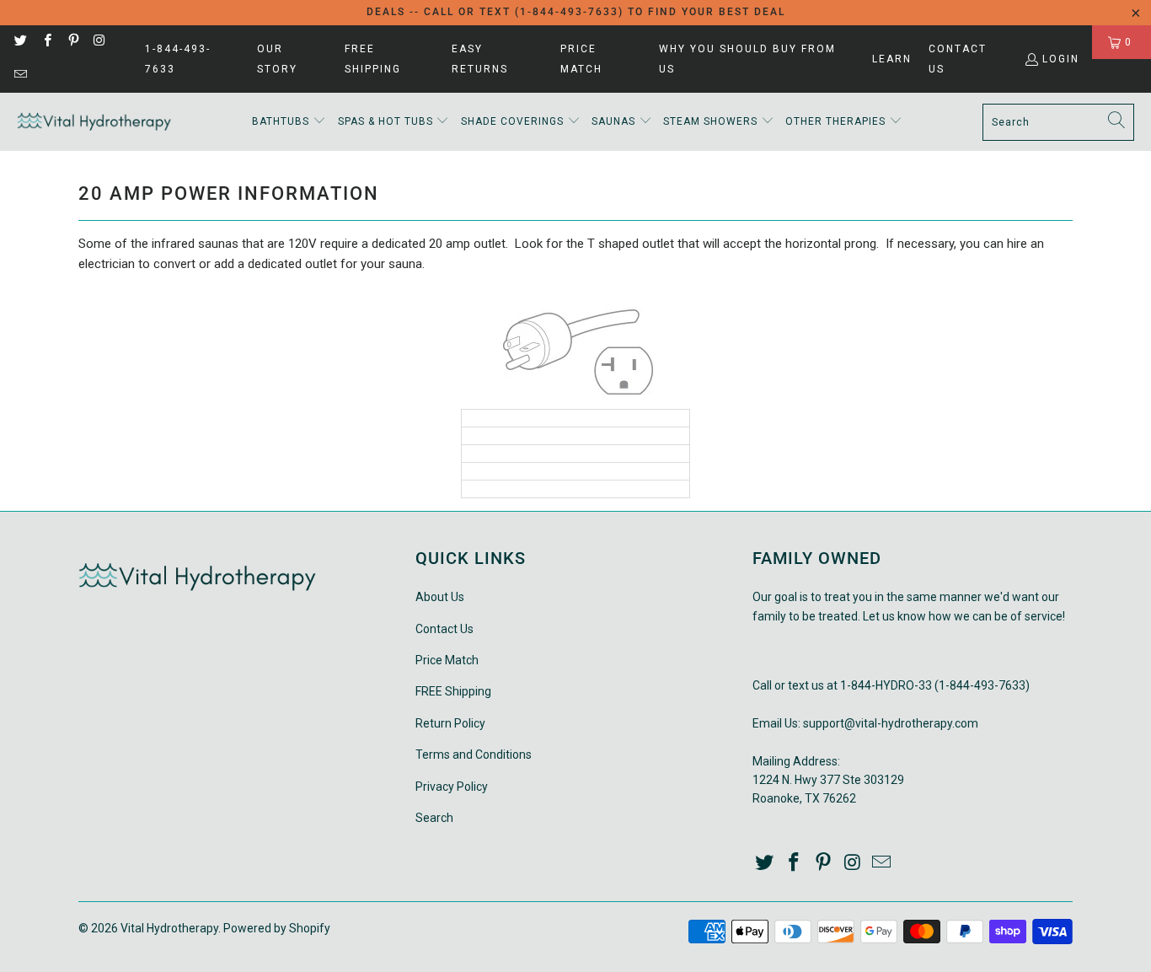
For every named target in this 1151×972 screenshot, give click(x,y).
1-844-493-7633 (178, 59)
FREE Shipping (373, 59)
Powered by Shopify (276, 928)
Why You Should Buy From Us (747, 59)
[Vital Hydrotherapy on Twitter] (20, 42)
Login (1060, 59)
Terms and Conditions (473, 754)
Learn (892, 59)
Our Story (277, 59)
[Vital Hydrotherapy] (95, 121)
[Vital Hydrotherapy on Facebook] (46, 42)
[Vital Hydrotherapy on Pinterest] (73, 42)
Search (434, 817)
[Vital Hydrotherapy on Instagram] (99, 42)
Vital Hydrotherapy (169, 928)
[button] (289, 121)
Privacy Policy (451, 786)
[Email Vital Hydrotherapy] (20, 76)
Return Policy (450, 723)
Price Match (581, 59)
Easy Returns (480, 59)
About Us (439, 597)
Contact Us (958, 59)
